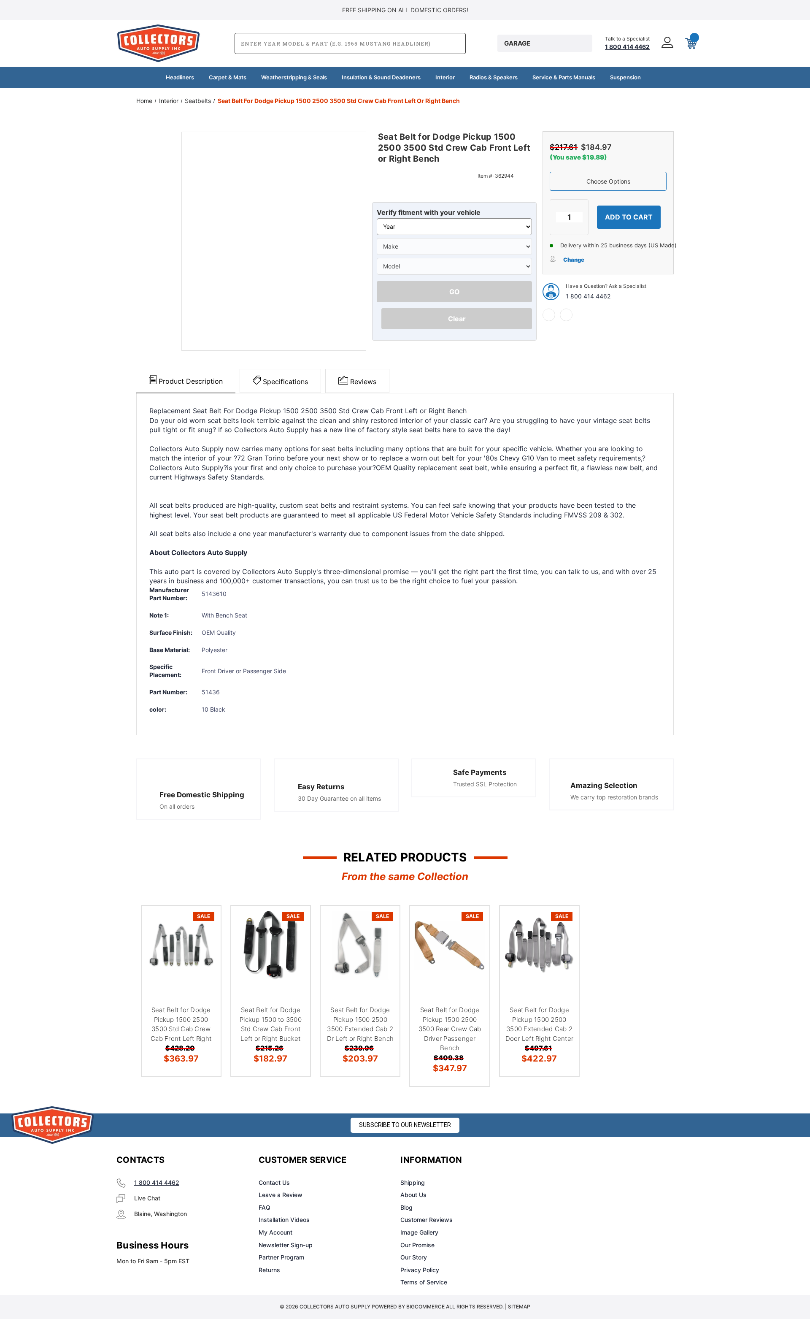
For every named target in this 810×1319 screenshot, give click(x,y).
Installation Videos (284, 1219)
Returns (269, 1269)
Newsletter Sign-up (286, 1245)
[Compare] (203, 966)
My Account (275, 1232)
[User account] (666, 43)
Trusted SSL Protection (485, 784)
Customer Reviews (426, 1219)
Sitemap (519, 1306)
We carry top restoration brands (614, 797)
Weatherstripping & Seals (294, 77)
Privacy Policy (419, 1269)
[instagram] (576, 1160)
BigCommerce (425, 1306)
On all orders (176, 806)
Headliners (180, 77)
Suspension (625, 77)
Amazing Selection (603, 785)
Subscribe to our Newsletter (405, 1124)
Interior (445, 77)
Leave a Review (280, 1194)
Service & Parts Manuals (563, 77)
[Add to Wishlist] (203, 944)
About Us (413, 1194)
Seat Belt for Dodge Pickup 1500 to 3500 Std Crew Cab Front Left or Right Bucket (271, 1024)
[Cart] (690, 43)
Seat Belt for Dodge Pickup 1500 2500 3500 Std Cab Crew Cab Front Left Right (181, 1024)
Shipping (412, 1182)
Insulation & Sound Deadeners (381, 77)
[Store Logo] (53, 1125)
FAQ (264, 1207)
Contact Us (274, 1182)
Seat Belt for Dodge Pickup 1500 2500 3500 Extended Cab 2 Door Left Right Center (539, 1024)
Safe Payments (480, 772)
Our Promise (417, 1245)
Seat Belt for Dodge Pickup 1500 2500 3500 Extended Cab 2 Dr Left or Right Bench (360, 1024)
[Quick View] (203, 923)
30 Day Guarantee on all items (339, 798)
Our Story (413, 1257)
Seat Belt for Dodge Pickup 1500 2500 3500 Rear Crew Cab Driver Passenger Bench (449, 1029)
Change (573, 259)
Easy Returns (321, 787)
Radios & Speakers (494, 77)
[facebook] (549, 315)
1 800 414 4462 (588, 296)
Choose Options (608, 181)
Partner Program (281, 1257)
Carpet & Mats (227, 77)
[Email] (566, 315)
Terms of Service (423, 1282)
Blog (406, 1207)
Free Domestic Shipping (201, 795)
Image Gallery (419, 1232)
